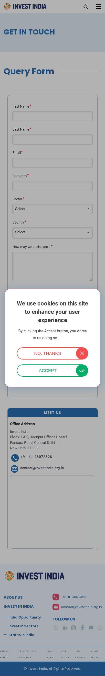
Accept (48, 370)
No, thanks (47, 353)
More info (65, 338)
